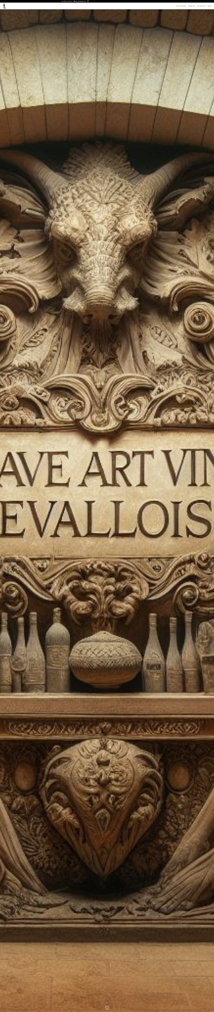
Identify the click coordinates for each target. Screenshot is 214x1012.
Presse (209, 6)
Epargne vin (191, 6)
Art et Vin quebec (181, 6)
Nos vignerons (201, 6)
